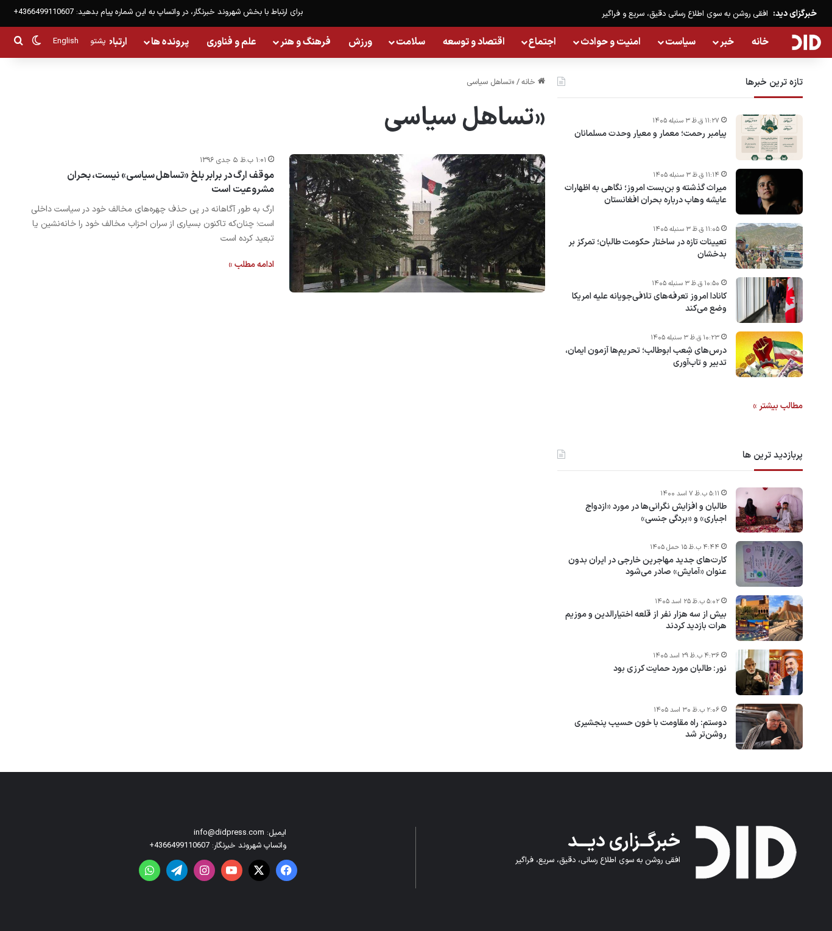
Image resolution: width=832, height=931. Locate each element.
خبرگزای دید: (795, 13)
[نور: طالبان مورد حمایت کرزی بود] (769, 672)
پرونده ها (170, 42)
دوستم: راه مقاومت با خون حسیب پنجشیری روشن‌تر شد (650, 729)
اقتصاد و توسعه (474, 42)
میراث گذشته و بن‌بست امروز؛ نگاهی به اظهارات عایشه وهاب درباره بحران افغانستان (646, 194)
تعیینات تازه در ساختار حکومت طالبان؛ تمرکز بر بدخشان (647, 248)
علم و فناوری (231, 42)
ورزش (360, 42)
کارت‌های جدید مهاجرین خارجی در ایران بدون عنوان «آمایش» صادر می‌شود (647, 566)
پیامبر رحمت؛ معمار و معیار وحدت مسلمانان (650, 134)
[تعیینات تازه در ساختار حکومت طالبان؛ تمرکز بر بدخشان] (769, 246)
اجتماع (542, 42)
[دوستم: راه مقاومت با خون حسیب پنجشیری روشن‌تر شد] (769, 726)
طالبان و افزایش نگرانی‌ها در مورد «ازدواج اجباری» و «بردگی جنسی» (656, 513)
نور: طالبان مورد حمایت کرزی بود (670, 669)
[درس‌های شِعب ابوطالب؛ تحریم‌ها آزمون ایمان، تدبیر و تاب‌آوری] (769, 354)
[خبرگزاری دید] (806, 42)
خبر (727, 42)
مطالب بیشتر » (778, 406)
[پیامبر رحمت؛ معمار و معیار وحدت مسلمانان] (769, 137)
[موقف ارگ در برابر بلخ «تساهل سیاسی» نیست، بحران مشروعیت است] (417, 223)
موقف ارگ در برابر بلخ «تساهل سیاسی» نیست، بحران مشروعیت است (170, 182)
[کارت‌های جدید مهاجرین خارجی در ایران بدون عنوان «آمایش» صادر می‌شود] (769, 564)
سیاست (680, 42)
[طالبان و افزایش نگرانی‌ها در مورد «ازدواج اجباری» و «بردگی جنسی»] (769, 510)
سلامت (410, 42)
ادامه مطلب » (251, 264)
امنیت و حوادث (610, 42)
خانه (760, 42)
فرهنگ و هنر (305, 42)
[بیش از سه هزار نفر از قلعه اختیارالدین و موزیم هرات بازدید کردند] (769, 618)
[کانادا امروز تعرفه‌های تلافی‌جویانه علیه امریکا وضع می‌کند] (769, 300)
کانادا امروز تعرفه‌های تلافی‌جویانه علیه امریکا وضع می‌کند (649, 302)
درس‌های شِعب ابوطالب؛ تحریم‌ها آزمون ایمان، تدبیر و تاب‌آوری (646, 357)
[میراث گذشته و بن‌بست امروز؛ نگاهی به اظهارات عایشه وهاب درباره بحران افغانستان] (769, 191)
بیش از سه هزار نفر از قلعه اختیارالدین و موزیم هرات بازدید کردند (646, 620)
